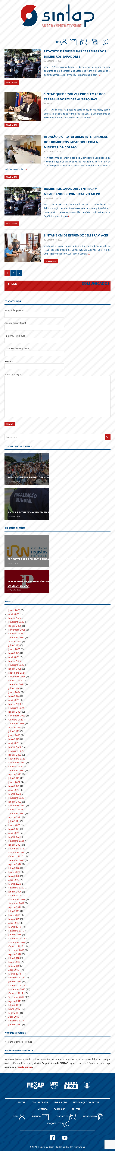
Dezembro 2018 (16, 938)
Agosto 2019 (15, 907)
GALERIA (75, 1109)
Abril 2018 (13, 969)
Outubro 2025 (15, 633)
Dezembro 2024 (16, 672)
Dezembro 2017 (16, 985)
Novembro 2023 (16, 715)
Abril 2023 (13, 742)
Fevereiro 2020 (16, 887)
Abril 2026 (13, 614)
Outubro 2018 (15, 946)
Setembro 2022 (16, 770)
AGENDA (37, 1116)
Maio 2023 (14, 739)
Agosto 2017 (15, 1001)
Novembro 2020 (16, 852)
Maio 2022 (14, 786)
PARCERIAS (59, 1109)
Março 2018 (14, 973)
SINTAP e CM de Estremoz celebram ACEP (76, 235)
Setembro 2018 (16, 950)
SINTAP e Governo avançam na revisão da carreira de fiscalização (51, 512)
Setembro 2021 (16, 813)
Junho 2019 (14, 914)
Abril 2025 (13, 657)
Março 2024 (14, 703)
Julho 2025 (14, 645)
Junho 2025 (14, 649)
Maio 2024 (14, 696)
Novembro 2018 (16, 942)
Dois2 (51, 1146)
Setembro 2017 (16, 997)
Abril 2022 (13, 789)
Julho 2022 (14, 778)
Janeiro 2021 (15, 844)
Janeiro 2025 (15, 668)
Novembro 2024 (16, 676)
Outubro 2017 (15, 993)
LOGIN (15, 1116)
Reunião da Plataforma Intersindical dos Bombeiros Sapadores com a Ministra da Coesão (76, 142)
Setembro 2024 (16, 684)
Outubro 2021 (15, 809)
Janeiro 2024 (15, 711)
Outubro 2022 (15, 766)
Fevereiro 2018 (16, 977)
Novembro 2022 (16, 762)
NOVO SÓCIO (90, 1116)
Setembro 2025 (16, 637)
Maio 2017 (14, 1012)
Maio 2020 (14, 875)
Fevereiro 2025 (16, 664)
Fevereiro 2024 (16, 707)
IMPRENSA (42, 1109)
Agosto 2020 (15, 864)
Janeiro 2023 (15, 754)
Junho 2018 (14, 961)
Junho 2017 (14, 1008)
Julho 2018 (14, 958)
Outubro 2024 (15, 680)
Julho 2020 (14, 868)
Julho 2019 (14, 911)
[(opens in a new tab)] (26, 551)
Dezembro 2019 (16, 895)
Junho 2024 (14, 692)
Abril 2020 (13, 879)
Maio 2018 (14, 965)
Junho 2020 (14, 871)
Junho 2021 (14, 825)
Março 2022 (14, 793)
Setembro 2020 (16, 860)
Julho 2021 (14, 821)
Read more (11, 82)
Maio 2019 (14, 918)
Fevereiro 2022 (16, 797)
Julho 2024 (14, 688)
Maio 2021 (14, 829)
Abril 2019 (13, 922)
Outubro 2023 (15, 719)
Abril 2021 (13, 832)
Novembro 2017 (16, 989)
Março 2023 (14, 746)
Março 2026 (14, 617)
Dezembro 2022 (16, 758)
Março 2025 (14, 660)
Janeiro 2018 (15, 981)
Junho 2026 (14, 610)
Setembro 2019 (16, 903)
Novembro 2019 (16, 899)
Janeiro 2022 (15, 801)
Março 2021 (14, 836)
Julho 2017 (14, 1004)
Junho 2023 (14, 735)
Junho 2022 (14, 782)
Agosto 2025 (15, 641)
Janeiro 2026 (15, 625)
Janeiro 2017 (15, 1024)
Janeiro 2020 (15, 891)
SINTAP (21, 1102)
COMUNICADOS (40, 1102)
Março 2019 (14, 926)
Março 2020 (14, 883)
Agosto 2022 (15, 774)
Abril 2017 (13, 1016)
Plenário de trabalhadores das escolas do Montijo (42, 477)
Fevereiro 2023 (16, 750)
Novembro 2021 (16, 805)
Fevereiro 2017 (16, 1020)
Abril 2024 (13, 699)
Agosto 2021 (15, 817)
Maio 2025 (14, 653)
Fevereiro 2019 (16, 930)
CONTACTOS (62, 1116)
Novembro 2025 (16, 629)
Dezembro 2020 (16, 848)
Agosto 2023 (15, 727)
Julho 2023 (14, 731)
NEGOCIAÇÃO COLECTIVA (86, 1102)
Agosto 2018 (15, 954)
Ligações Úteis (54, 1123)
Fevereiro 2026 (16, 621)
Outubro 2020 (15, 856)
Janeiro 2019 (15, 934)
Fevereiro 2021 (16, 840)
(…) (99, 74)
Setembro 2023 (16, 723)
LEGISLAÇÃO (60, 1102)
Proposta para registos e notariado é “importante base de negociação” (55, 559)
